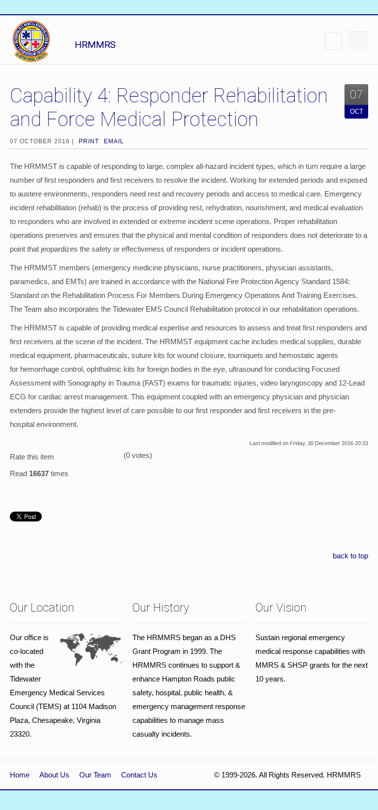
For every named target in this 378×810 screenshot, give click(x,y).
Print (89, 141)
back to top (350, 555)
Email (114, 141)
